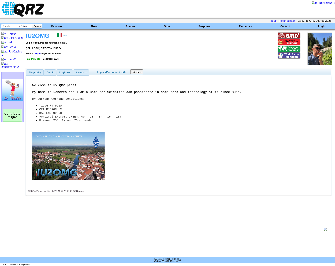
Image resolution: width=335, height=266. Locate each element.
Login (321, 26)
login (274, 20)
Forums (130, 26)
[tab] (35, 72)
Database (56, 26)
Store (166, 26)
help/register (287, 20)
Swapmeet (204, 26)
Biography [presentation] (35, 72)
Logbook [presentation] (64, 72)
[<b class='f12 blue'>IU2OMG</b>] (319, 64)
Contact (285, 26)
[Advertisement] (174, 229)
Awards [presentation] (81, 72)
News (94, 26)
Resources (245, 26)
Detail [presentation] (50, 72)
